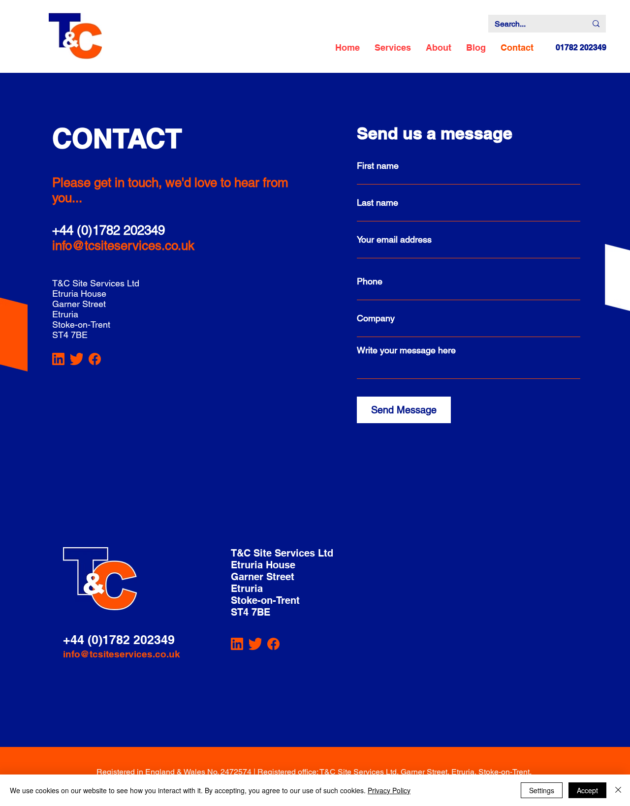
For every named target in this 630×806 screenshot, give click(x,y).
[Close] (618, 790)
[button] (392, 47)
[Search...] (596, 23)
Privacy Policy (389, 790)
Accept (587, 790)
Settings (541, 790)
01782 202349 (581, 47)
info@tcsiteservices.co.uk (123, 245)
